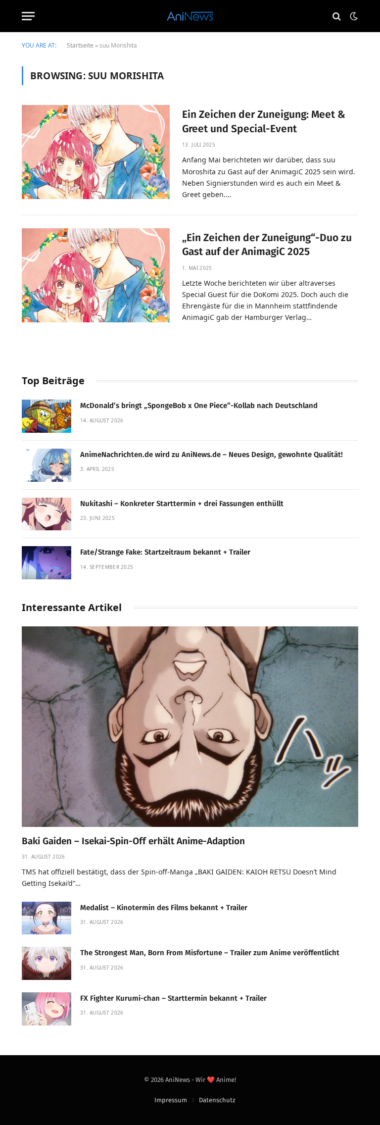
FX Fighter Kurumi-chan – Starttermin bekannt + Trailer (173, 998)
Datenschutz (217, 1100)
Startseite (80, 45)
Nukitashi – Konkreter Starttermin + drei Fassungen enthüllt (182, 503)
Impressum (170, 1100)
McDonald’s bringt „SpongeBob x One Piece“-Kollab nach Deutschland (199, 405)
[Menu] (28, 16)
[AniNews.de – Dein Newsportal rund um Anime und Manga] (189, 16)
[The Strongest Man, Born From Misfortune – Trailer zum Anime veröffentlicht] (46, 963)
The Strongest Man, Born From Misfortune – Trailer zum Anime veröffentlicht (209, 952)
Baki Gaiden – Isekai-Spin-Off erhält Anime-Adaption (133, 841)
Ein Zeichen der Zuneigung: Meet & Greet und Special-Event (263, 121)
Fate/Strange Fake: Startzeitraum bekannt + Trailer (165, 552)
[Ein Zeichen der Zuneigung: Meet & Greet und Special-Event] (96, 152)
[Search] (337, 16)
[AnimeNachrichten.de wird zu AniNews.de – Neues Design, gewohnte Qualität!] (46, 465)
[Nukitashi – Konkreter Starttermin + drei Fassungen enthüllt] (46, 514)
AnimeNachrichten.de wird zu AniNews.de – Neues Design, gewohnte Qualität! (211, 454)
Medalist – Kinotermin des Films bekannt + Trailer (163, 907)
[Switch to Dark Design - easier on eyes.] (352, 16)
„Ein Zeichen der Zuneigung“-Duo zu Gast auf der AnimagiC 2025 (267, 244)
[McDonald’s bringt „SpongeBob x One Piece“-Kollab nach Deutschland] (46, 416)
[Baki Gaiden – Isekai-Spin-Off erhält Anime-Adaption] (190, 726)
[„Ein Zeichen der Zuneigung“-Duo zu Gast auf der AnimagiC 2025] (96, 275)
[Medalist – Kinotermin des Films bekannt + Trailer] (46, 918)
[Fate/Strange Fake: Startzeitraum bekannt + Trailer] (46, 562)
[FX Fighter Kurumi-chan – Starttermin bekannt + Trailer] (46, 1008)
